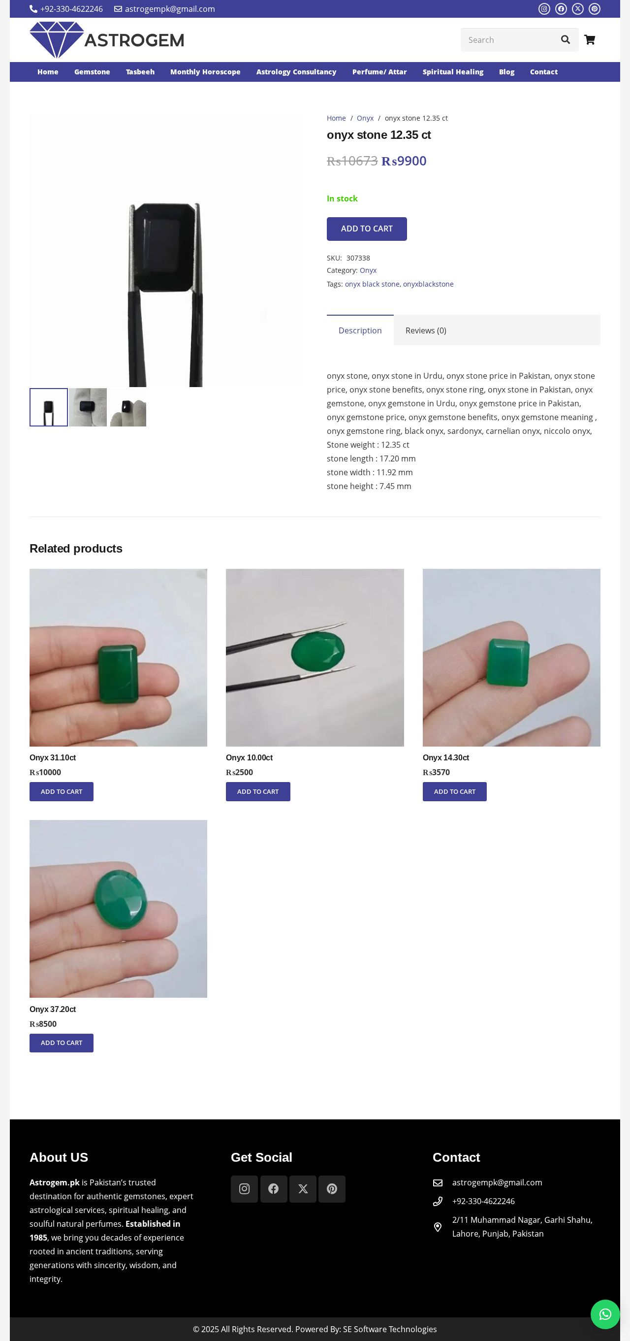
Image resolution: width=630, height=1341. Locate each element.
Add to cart (367, 228)
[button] (287, 129)
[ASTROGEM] (107, 40)
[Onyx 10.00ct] (315, 575)
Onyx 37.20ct (53, 1009)
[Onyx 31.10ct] (118, 575)
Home (336, 118)
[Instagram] (544, 9)
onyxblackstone (428, 284)
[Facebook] (561, 9)
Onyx (365, 118)
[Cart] (589, 40)
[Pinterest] (594, 9)
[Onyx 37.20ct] (118, 826)
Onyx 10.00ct (249, 757)
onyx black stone (372, 284)
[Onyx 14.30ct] (511, 575)
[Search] (565, 40)
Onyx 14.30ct (446, 757)
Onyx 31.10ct (53, 757)
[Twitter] (578, 9)
